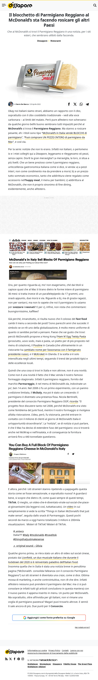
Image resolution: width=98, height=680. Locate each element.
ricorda (74, 401)
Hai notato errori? (82, 627)
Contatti (65, 650)
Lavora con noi (76, 650)
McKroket (39, 354)
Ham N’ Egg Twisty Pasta (71, 336)
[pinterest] (18, 658)
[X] (10, 658)
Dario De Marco (22, 104)
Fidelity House (69, 664)
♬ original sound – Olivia (27, 545)
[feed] (6, 658)
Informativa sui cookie (37, 650)
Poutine (37, 345)
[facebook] (14, 658)
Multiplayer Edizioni (37, 666)
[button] (68, 104)
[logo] (20, 5)
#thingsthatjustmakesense (28, 539)
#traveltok (51, 535)
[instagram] (22, 658)
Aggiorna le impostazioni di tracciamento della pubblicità (52, 653)
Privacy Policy (54, 650)
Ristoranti (56, 40)
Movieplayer (45, 664)
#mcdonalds (37, 535)
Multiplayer (33, 664)
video (70, 506)
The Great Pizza (85, 664)
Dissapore (42, 40)
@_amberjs (18, 531)
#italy (26, 535)
